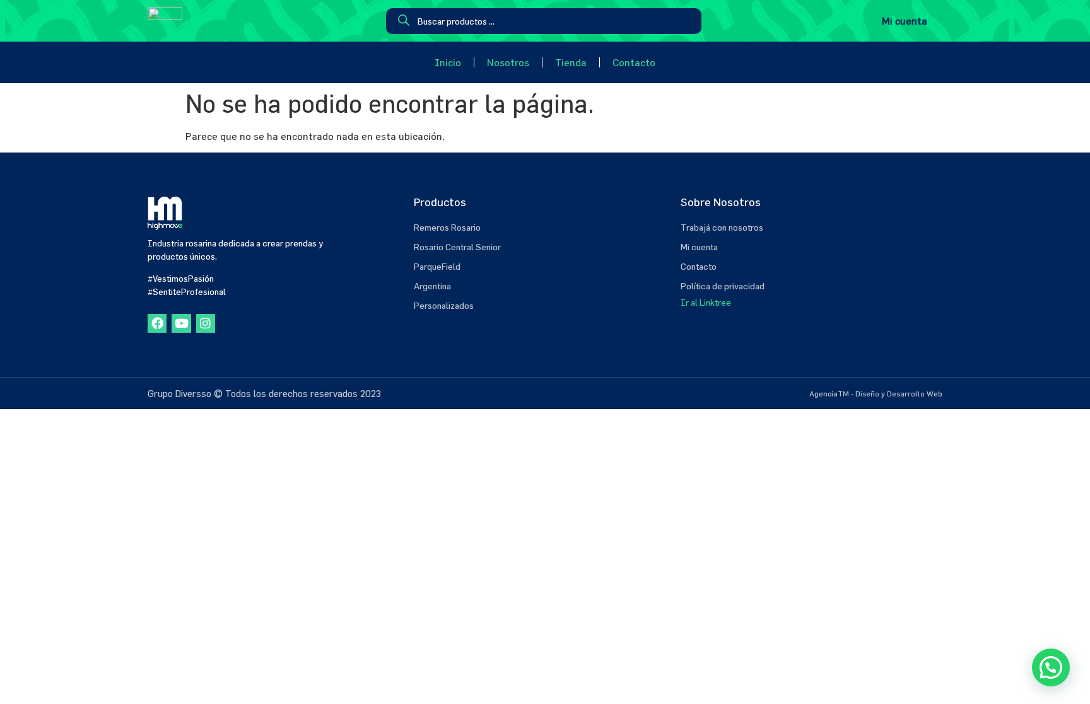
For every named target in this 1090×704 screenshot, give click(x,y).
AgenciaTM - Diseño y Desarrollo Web (875, 393)
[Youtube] (181, 323)
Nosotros (508, 62)
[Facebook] (157, 323)
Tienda (571, 62)
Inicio (448, 62)
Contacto (633, 62)
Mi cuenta (904, 20)
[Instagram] (205, 323)
